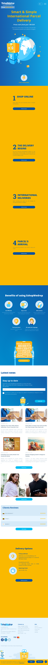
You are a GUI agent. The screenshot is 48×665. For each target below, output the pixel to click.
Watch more (24, 499)
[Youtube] (9, 639)
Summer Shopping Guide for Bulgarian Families (35, 455)
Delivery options (24, 580)
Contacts (36, 630)
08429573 (14, 631)
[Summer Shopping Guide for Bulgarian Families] (36, 444)
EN (39, 3)
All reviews (24, 529)
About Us (36, 626)
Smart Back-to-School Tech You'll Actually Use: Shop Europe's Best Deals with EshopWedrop (36, 426)
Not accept (40, 661)
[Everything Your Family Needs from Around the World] (11, 444)
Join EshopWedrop (24, 360)
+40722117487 (21, 627)
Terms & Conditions (38, 627)
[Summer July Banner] (2, 658)
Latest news (8, 372)
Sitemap (36, 632)
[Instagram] (5, 639)
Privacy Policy (37, 629)
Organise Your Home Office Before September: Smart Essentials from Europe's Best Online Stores (10, 426)
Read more (24, 467)
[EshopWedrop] (7, 4)
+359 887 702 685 (24, 626)
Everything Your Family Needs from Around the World (10, 455)
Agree (31, 661)
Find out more (24, 108)
